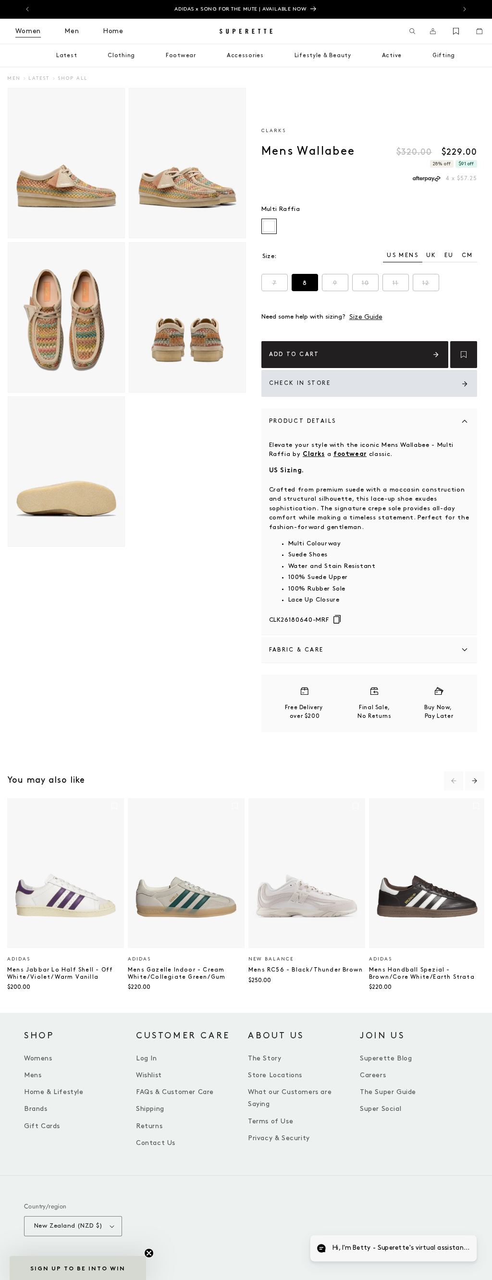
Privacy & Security (279, 1138)
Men (14, 78)
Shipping (150, 1109)
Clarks (273, 130)
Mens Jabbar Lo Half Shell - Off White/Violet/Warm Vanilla (60, 973)
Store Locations (275, 1075)
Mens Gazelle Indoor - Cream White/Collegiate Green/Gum (176, 973)
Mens (32, 1075)
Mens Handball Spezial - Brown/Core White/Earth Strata (422, 973)
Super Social (380, 1109)
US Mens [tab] (402, 255)
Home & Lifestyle (54, 1092)
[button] (412, 31)
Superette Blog (386, 1058)
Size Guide (365, 317)
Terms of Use (270, 1121)
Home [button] (113, 31)
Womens (38, 1058)
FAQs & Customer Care (175, 1092)
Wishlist (149, 1075)
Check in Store (300, 383)
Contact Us (155, 1143)
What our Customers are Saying (290, 1098)
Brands (36, 1109)
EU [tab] (449, 255)
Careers (373, 1075)
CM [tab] (467, 255)
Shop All (72, 78)
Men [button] (71, 31)
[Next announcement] (464, 9)
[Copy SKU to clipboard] (337, 620)
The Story (264, 1058)
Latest (38, 78)
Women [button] (28, 31)
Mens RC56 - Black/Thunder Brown (305, 969)
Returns (149, 1126)
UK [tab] (431, 255)
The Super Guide (388, 1092)
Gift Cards (42, 1126)
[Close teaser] (149, 1253)
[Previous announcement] (27, 9)
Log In (146, 1058)
